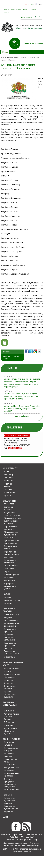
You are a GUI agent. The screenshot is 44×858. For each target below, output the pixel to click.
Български (30, 4)
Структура (8, 483)
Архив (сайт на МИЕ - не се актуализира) (22, 845)
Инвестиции (9, 657)
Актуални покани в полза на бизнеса (11, 716)
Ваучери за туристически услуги (10, 586)
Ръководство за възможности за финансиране (11, 623)
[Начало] (22, 33)
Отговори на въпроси (9, 687)
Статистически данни (10, 547)
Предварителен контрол (11, 749)
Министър (8, 474)
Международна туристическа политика (11, 535)
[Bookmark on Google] (35, 354)
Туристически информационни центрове (11, 554)
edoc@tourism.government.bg (24, 839)
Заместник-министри (9, 479)
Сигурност (34, 843)
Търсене (6, 10)
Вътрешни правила (9, 754)
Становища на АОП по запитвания (10, 762)
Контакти (33, 10)
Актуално (8, 617)
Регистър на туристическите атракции (11, 809)
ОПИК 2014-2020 (11, 614)
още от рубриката (22, 416)
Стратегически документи (10, 527)
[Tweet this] (31, 354)
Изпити (7, 671)
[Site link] (15, 49)
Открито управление (9, 491)
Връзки (7, 495)
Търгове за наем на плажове (11, 774)
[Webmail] (36, 18)
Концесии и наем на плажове (11, 768)
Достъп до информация (10, 703)
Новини (10, 58)
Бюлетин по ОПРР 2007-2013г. (11, 652)
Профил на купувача (9, 743)
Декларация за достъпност (15, 843)
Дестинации (9, 580)
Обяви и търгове (11, 739)
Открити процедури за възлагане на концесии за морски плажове (11, 784)
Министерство (10, 468)
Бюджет (7, 486)
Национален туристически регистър (10, 800)
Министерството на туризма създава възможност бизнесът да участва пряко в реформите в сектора (21, 396)
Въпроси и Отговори (8, 681)
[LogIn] (40, 18)
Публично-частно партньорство (12, 541)
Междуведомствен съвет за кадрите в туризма (12, 521)
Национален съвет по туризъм (12, 513)
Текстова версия (26, 18)
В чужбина (8, 725)
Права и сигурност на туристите (9, 694)
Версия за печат (4, 342)
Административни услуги (11, 663)
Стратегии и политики (9, 502)
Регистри (8, 795)
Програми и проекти (9, 609)
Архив (8, 571)
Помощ (25, 10)
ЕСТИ (5, 817)
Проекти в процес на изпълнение (9, 637)
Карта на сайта (16, 10)
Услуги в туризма (11, 668)
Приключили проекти (10, 630)
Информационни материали (11, 575)
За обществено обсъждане (11, 567)
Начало (3, 58)
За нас (6, 471)
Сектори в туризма (8, 508)
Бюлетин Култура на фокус (11, 357)
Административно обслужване (12, 675)
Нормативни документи (10, 561)
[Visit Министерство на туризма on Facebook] (27, 354)
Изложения (9, 710)
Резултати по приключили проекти (10, 645)
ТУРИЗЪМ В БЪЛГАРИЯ (32, 43)
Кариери (6, 12)
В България (9, 722)
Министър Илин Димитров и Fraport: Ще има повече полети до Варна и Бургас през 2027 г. (22, 408)
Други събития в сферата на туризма (11, 731)
